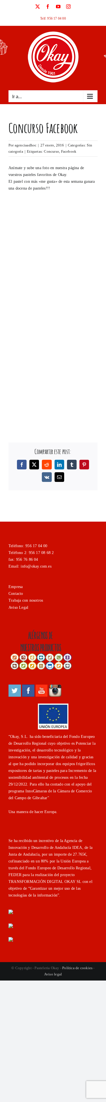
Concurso (51, 151)
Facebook (69, 151)
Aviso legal (53, 974)
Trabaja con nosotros (25, 600)
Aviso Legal (18, 607)
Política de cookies (77, 968)
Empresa (15, 587)
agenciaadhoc (26, 145)
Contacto (15, 593)
